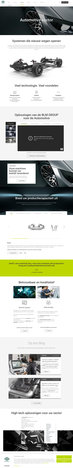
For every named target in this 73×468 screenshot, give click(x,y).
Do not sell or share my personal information (64, 461)
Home (2, 5)
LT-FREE (20, 252)
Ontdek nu (25, 330)
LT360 (25, 252)
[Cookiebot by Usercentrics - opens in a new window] (7, 466)
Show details (16, 465)
